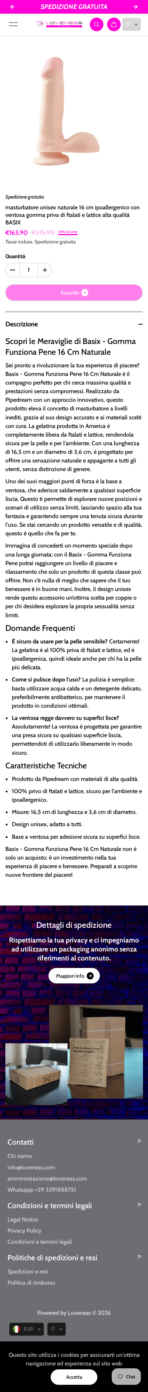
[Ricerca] (96, 24)
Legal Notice (23, 1219)
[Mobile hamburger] (13, 24)
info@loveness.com (31, 1167)
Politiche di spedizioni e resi (52, 1257)
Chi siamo (20, 1155)
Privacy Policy (24, 1230)
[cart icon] (114, 24)
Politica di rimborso (31, 1282)
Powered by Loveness (64, 1312)
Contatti (21, 1141)
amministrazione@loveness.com (47, 1178)
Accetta (74, 1377)
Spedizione (46, 242)
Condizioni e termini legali (50, 1205)
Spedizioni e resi (28, 1271)
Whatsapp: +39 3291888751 (42, 1189)
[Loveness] (59, 24)
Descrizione (21, 324)
